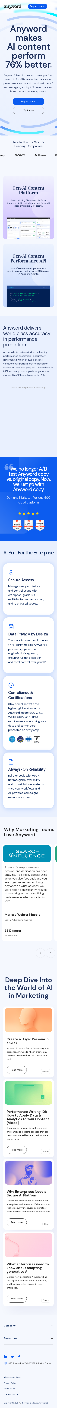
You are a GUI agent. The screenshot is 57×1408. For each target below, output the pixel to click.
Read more (17, 1070)
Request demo (37, 6)
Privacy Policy (10, 1383)
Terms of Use (9, 1388)
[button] (40, 953)
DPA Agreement (11, 1394)
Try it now (28, 110)
